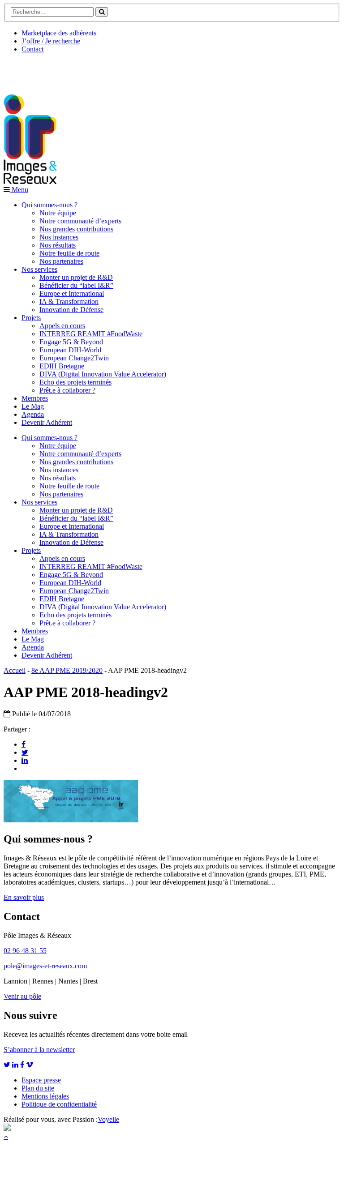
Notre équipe (57, 213)
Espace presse (41, 1080)
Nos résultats (57, 245)
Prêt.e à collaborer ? (67, 390)
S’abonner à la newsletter (39, 1049)
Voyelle (108, 1119)
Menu (19, 189)
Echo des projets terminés (75, 382)
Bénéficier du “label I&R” (76, 285)
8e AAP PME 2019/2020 (67, 670)
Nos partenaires (61, 261)
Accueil (15, 670)
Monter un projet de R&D (76, 277)
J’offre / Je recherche (51, 41)
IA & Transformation (69, 301)
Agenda (33, 414)
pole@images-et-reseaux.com (45, 966)
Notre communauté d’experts (80, 221)
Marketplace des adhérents (59, 33)
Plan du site (38, 1088)
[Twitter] (25, 752)
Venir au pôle (22, 996)
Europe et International (71, 293)
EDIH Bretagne (61, 366)
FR (70, 70)
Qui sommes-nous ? (49, 205)
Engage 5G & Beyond (71, 342)
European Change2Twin (74, 358)
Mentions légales (45, 1096)
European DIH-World (70, 350)
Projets (31, 317)
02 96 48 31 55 (25, 950)
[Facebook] (24, 744)
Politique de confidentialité (59, 1104)
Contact (32, 49)
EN (37, 70)
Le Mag (33, 406)
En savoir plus (24, 897)
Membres (35, 398)
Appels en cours (62, 325)
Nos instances (58, 237)
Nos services (39, 269)
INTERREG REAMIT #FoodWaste (90, 334)
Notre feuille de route (69, 253)
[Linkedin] (25, 760)
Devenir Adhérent (47, 422)
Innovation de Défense (71, 309)
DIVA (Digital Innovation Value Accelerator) (102, 374)
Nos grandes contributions (76, 229)
